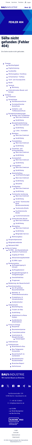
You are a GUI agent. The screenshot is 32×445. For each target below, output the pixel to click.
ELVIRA (14, 408)
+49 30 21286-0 (17, 401)
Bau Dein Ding (16, 413)
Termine (20, 2)
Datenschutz (16, 435)
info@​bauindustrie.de (17, 403)
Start (5, 37)
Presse (8, 2)
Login (29, 2)
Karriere (14, 2)
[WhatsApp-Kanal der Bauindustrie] (2, 386)
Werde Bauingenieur (17, 411)
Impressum (16, 437)
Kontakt (16, 432)
